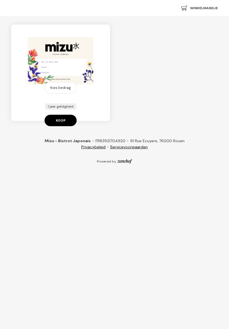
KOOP (61, 120)
